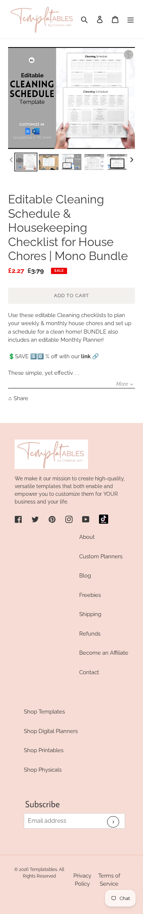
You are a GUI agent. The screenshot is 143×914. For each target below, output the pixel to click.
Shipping (90, 614)
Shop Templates (44, 711)
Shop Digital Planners (51, 731)
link (86, 356)
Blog (85, 575)
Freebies (90, 595)
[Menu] (130, 19)
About (87, 537)
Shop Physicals (43, 770)
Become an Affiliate (103, 653)
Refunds (89, 633)
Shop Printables (43, 750)
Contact (89, 672)
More (122, 384)
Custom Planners (100, 556)
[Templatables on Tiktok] (103, 519)
